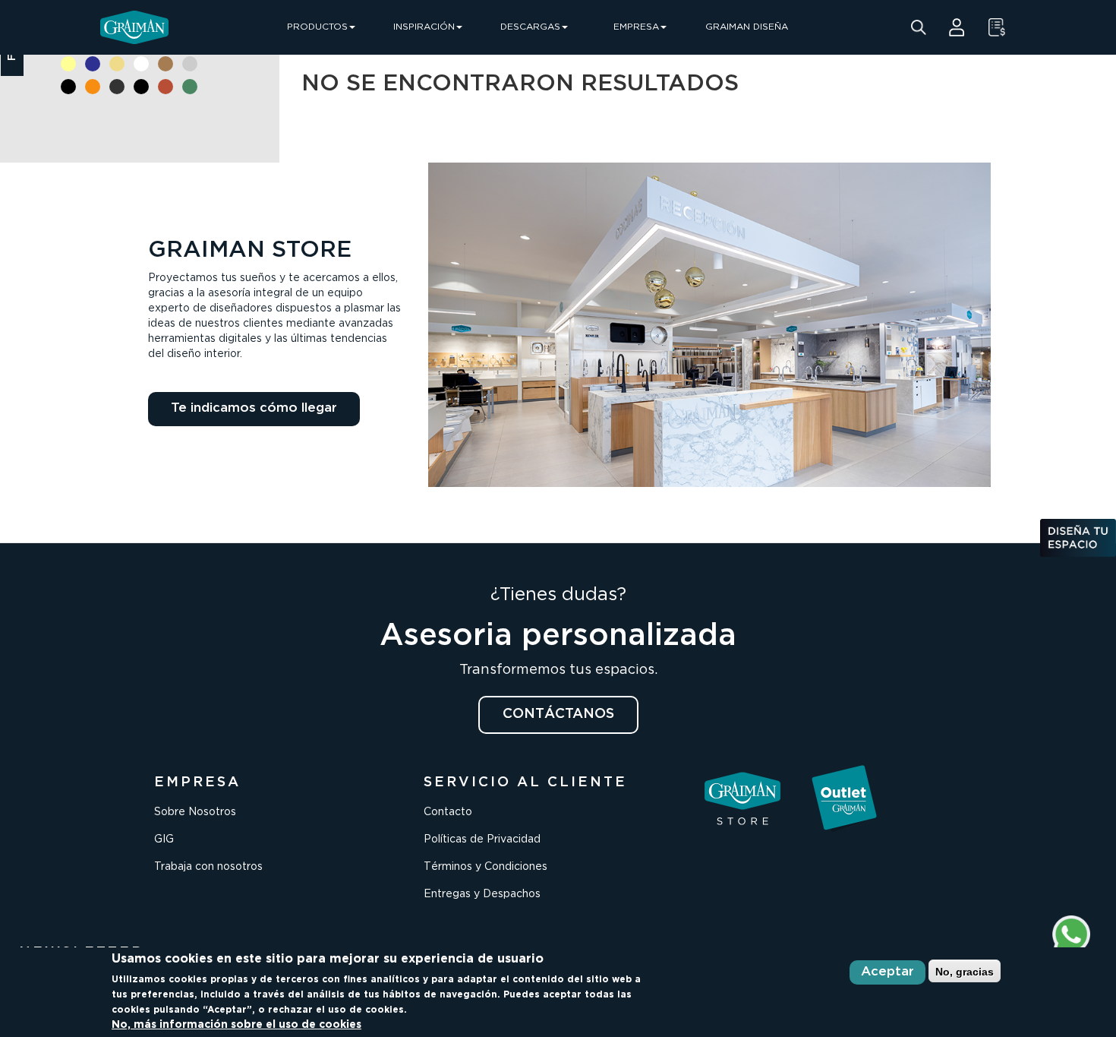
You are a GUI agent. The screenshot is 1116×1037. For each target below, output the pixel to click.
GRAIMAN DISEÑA (746, 27)
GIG (164, 839)
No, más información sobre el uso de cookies (236, 1024)
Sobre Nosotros (195, 812)
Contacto (448, 812)
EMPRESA (636, 27)
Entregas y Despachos (482, 894)
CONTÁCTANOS (558, 714)
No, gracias (964, 971)
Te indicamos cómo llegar (254, 408)
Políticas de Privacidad (482, 839)
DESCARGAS (530, 27)
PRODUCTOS (317, 27)
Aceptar (887, 972)
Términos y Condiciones (485, 866)
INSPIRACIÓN (424, 27)
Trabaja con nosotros (208, 866)
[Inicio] (134, 27)
